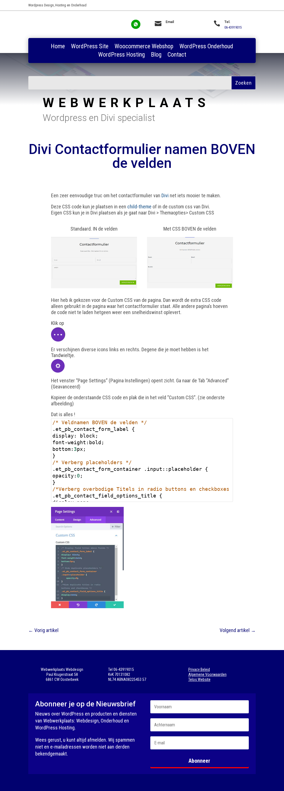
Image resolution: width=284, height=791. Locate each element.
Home (58, 47)
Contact (177, 55)
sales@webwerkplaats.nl (183, 27)
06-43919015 (233, 27)
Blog (156, 55)
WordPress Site (89, 47)
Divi (165, 195)
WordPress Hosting (121, 55)
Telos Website (199, 679)
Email (170, 22)
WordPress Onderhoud (206, 47)
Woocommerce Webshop (144, 47)
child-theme (139, 206)
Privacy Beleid (199, 669)
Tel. (227, 22)
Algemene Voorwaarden (207, 674)
